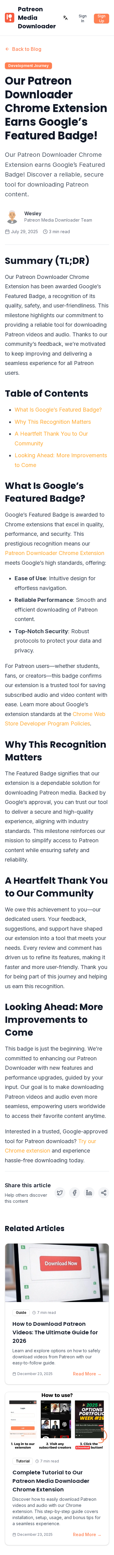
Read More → (87, 1373)
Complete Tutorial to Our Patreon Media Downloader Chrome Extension (50, 1481)
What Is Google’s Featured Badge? (58, 409)
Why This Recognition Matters (53, 422)
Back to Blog (26, 49)
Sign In (83, 18)
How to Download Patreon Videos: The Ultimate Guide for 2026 (55, 1332)
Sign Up (101, 18)
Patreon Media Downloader (37, 17)
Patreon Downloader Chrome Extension (54, 553)
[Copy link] (103, 1192)
